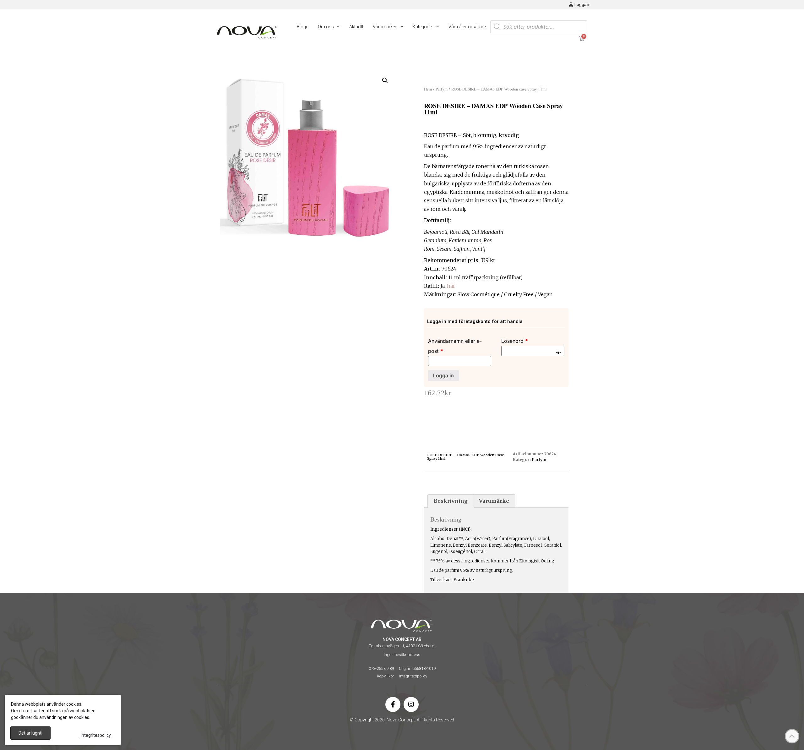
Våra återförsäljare (467, 26)
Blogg (302, 26)
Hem (428, 89)
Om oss (326, 26)
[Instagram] (411, 704)
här (451, 286)
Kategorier (423, 26)
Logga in (443, 375)
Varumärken (385, 26)
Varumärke (494, 501)
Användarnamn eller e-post (455, 346)
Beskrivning (451, 501)
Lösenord (514, 341)
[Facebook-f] (392, 704)
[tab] (450, 501)
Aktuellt (356, 26)
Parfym (442, 89)
